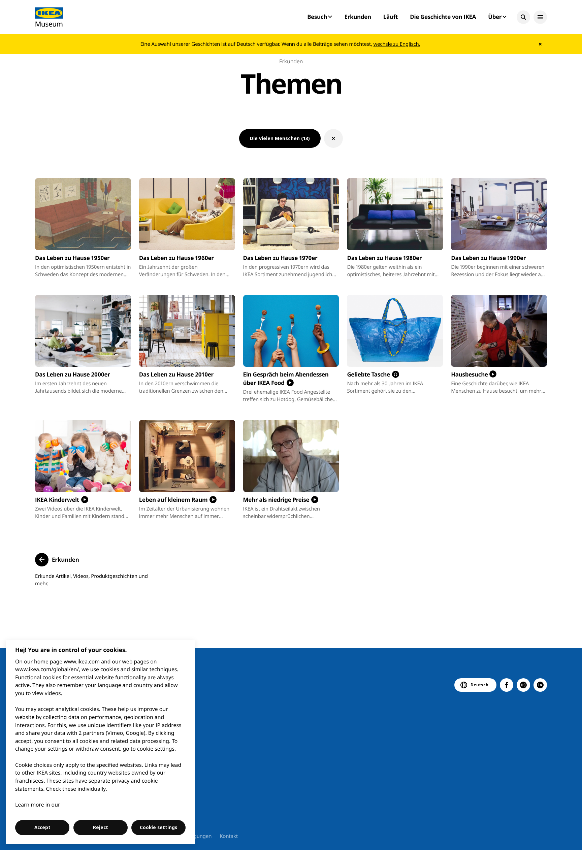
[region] (100, 742)
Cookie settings (158, 827)
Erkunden (357, 17)
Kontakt (229, 836)
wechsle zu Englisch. (396, 44)
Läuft (390, 17)
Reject (100, 827)
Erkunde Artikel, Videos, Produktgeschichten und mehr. (91, 580)
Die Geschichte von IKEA (443, 17)
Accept (42, 827)
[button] (523, 17)
